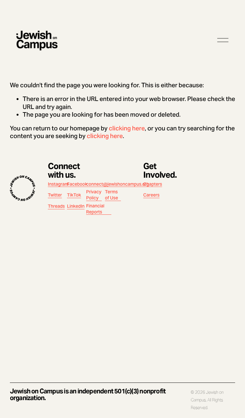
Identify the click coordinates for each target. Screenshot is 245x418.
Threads (56, 206)
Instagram (58, 184)
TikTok (74, 195)
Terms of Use (111, 195)
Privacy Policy (93, 195)
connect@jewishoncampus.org (117, 184)
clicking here (127, 128)
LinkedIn (76, 206)
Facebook (77, 184)
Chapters (152, 184)
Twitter (55, 195)
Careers (151, 195)
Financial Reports (95, 209)
